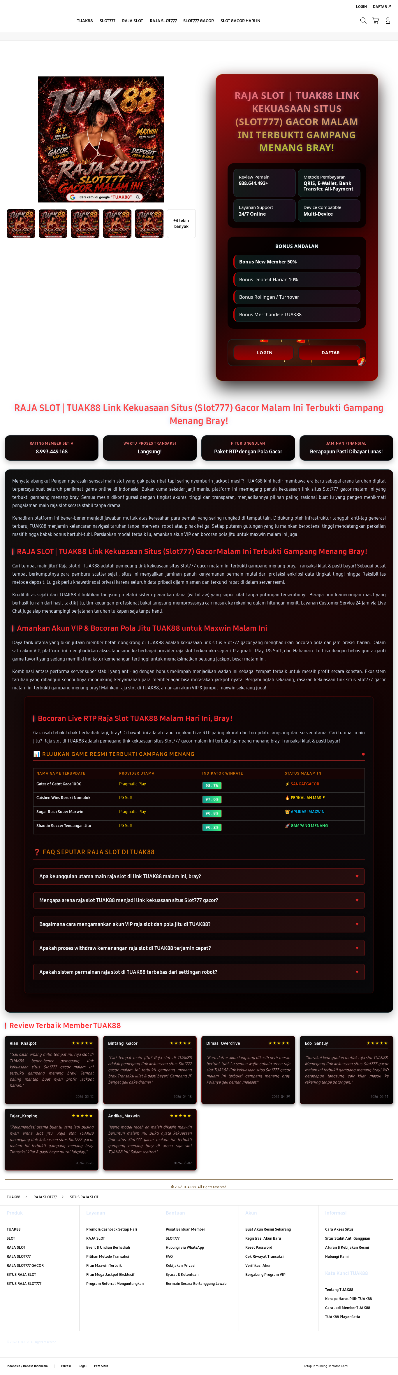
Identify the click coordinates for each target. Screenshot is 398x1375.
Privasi (66, 1366)
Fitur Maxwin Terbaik (104, 1265)
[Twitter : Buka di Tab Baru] (366, 1366)
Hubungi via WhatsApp (185, 1247)
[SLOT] (34, 20)
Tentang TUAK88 (339, 1289)
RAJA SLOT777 (19, 1256)
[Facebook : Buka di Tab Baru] (356, 1366)
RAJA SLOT (16, 1247)
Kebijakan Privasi (181, 1265)
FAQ (169, 1256)
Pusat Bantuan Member (185, 1229)
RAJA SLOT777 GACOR (25, 1265)
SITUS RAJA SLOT (21, 1274)
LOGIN (265, 352)
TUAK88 (13, 1229)
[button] (375, 21)
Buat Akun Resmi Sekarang (268, 1229)
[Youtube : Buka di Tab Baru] (388, 1366)
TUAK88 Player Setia (342, 1317)
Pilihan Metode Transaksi (107, 1256)
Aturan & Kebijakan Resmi (347, 1247)
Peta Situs (101, 1366)
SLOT (11, 1238)
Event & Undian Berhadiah (108, 1247)
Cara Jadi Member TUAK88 (347, 1308)
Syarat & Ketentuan (182, 1274)
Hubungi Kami (337, 1256)
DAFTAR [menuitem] (380, 6)
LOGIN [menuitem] (361, 6)
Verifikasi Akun (258, 1265)
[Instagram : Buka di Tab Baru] (377, 1366)
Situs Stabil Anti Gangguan (347, 1238)
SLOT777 (172, 1238)
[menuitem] (85, 21)
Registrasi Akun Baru (263, 1238)
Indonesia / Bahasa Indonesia (27, 1366)
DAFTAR (331, 352)
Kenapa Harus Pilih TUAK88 (348, 1299)
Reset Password (258, 1247)
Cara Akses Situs (339, 1229)
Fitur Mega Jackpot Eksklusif (110, 1274)
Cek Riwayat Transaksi (264, 1256)
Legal (83, 1366)
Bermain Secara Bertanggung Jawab (196, 1283)
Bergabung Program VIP (265, 1274)
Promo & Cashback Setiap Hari (111, 1229)
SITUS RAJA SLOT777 (24, 1283)
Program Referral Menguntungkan (115, 1283)
